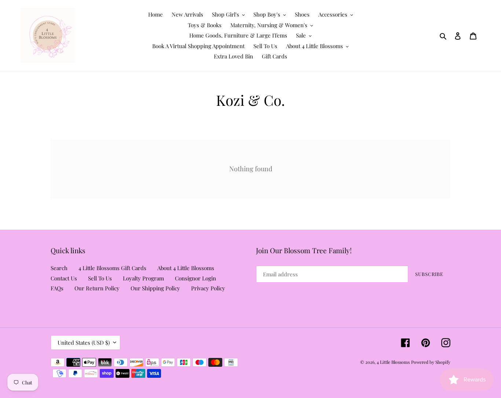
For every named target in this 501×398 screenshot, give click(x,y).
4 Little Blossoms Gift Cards (112, 268)
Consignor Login (195, 278)
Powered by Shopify (430, 362)
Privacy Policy (208, 288)
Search (59, 268)
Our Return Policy (97, 288)
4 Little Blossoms (393, 362)
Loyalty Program (143, 278)
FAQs (57, 288)
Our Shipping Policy (155, 288)
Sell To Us (100, 278)
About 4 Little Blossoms (185, 268)
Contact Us (64, 278)
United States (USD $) (84, 342)
